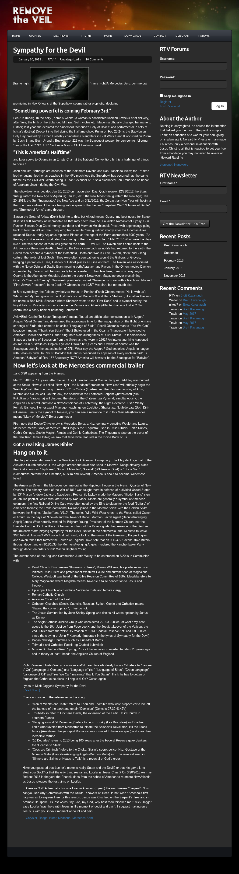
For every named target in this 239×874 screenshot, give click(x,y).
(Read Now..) (31, 690)
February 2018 (173, 260)
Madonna (64, 818)
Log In (219, 106)
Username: (167, 58)
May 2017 (189, 313)
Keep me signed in (177, 96)
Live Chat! (182, 35)
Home (16, 35)
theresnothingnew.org (174, 164)
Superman (171, 253)
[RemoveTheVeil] (32, 14)
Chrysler (31, 818)
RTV (50, 59)
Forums (204, 35)
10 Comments (94, 59)
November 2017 (174, 275)
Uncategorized (69, 59)
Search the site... (225, 35)
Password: (167, 77)
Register (165, 102)
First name (168, 183)
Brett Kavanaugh (175, 245)
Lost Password (170, 106)
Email (165, 201)
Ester (52, 818)
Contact (160, 35)
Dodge (43, 818)
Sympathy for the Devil (49, 50)
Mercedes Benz (83, 818)
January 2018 (173, 268)
